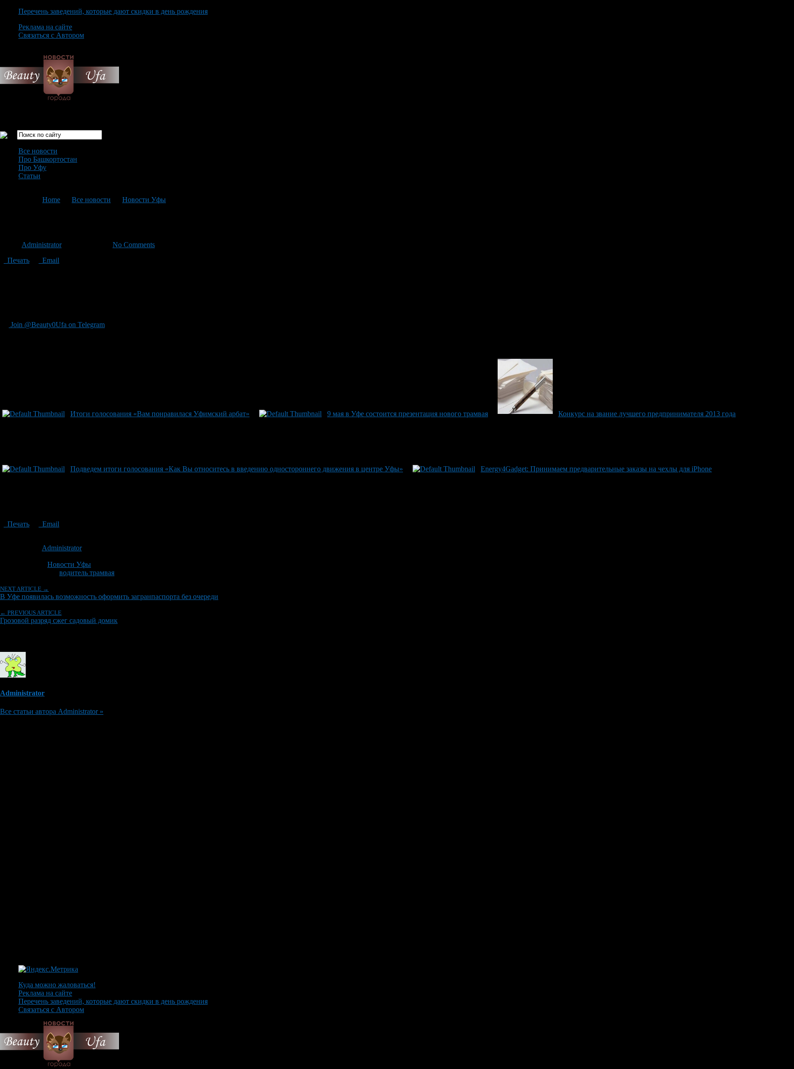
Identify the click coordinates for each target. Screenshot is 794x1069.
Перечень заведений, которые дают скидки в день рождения (113, 11)
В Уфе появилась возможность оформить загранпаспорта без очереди (109, 592)
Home (51, 200)
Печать (16, 260)
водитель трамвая (86, 573)
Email (49, 260)
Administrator (42, 245)
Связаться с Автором (51, 35)
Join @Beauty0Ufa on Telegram (57, 324)
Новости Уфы (144, 200)
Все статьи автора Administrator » (51, 711)
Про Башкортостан (47, 159)
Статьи (29, 176)
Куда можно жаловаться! (57, 985)
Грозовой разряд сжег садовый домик (59, 616)
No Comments (134, 245)
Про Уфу (32, 167)
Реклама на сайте (45, 27)
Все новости (37, 151)
